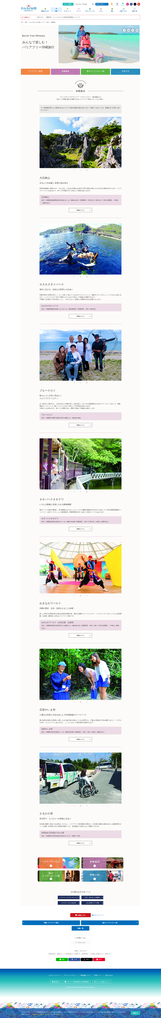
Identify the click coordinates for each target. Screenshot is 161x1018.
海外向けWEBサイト (101, 4)
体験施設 (53, 22)
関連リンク (98, 975)
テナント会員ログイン (102, 981)
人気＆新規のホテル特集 (92, 903)
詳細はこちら (80, 210)
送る (63, 959)
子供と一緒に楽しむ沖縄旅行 (92, 897)
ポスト (88, 959)
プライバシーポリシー (70, 975)
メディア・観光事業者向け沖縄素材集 (78, 981)
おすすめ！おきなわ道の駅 (68, 903)
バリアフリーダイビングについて (69, 897)
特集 (26, 22)
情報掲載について (85, 975)
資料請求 (56, 981)
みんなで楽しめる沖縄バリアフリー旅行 (39, 22)
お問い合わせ (109, 975)
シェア (75, 959)
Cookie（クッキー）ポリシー (41, 1014)
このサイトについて (54, 975)
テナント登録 (67, 4)
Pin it (100, 959)
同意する (135, 1013)
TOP (22, 22)
